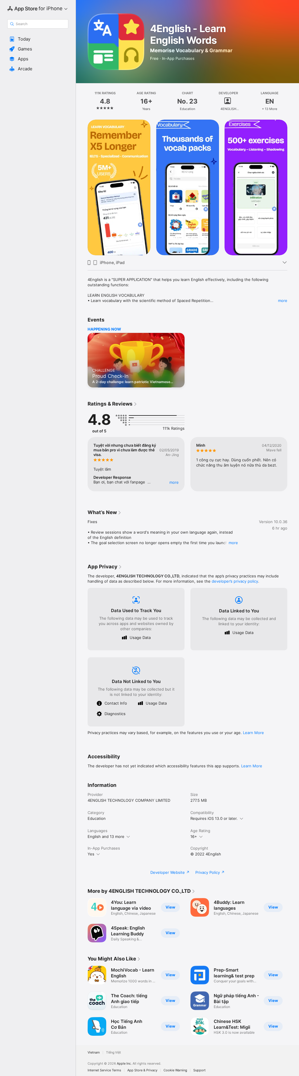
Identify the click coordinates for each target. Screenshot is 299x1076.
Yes (91, 854)
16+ (193, 836)
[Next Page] (293, 101)
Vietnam (94, 1052)
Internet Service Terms (104, 1070)
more (282, 300)
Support (199, 1070)
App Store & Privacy (142, 1070)
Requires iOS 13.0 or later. (214, 818)
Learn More (253, 732)
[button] (38, 39)
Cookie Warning (175, 1070)
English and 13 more (106, 836)
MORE (174, 482)
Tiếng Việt (113, 1052)
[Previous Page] (82, 101)
